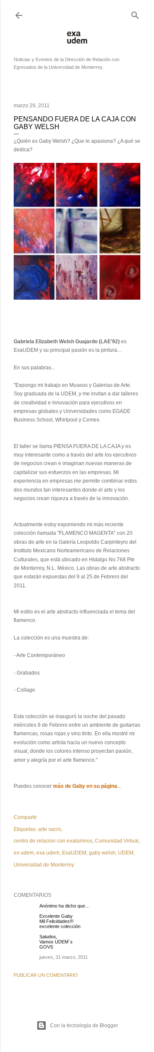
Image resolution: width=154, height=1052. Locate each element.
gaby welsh (102, 853)
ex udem (24, 853)
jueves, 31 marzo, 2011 (63, 957)
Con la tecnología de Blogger (84, 1025)
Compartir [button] (25, 817)
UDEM (125, 853)
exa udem (47, 853)
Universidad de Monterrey (44, 865)
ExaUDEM (74, 853)
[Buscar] (135, 13)
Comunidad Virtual (117, 841)
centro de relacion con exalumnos (53, 841)
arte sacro (49, 829)
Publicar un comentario (46, 975)
